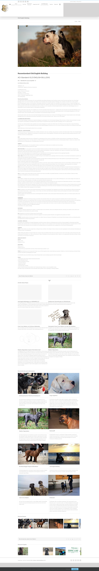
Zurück (76, 21)
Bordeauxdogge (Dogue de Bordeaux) (28, 466)
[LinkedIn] (72, 276)
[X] (68, 276)
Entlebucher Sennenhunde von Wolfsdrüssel (59, 301)
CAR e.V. (31, 561)
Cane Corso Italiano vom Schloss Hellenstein (29, 326)
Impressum (34, 561)
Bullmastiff (52, 430)
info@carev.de (79, 1)
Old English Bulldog (55, 466)
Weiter (79, 21)
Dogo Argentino (53, 395)
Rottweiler (52, 497)
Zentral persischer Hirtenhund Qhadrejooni (29, 395)
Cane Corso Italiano (24, 497)
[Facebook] (66, 276)
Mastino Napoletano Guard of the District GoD (29, 349)
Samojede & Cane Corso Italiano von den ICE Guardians (61, 326)
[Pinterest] (77, 276)
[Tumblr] (75, 276)
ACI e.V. (45, 561)
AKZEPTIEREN (75, 569)
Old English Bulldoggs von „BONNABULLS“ (28, 301)
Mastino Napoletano (53, 349)
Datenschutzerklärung (40, 561)
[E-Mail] (79, 276)
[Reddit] (70, 276)
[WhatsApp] (74, 276)
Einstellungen (68, 569)
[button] (60, 4)
